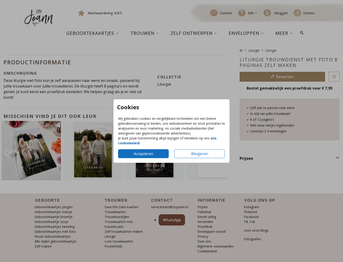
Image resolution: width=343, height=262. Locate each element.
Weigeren (199, 153)
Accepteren (143, 153)
